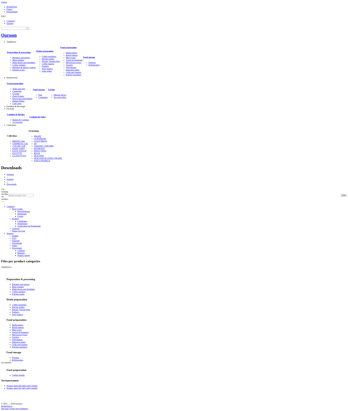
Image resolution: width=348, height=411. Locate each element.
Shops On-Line (18, 231)
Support (10, 23)
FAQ (14, 238)
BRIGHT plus (18, 141)
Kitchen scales (18, 70)
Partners (15, 219)
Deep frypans (18, 96)
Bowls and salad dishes (22, 98)
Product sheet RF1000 (22, 386)
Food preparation (68, 47)
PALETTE (17, 153)
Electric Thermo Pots (51, 61)
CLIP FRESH (40, 139)
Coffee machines (49, 56)
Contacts (15, 228)
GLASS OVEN (19, 156)
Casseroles (16, 91)
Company (11, 21)
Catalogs (21, 250)
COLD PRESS (40, 141)
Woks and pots (18, 89)
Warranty (16, 241)
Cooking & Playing (16, 114)
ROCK (37, 153)
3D (35, 143)
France (9, 9)
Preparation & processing (19, 52)
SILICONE (39, 156)
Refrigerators (94, 65)
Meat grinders (18, 60)
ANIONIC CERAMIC (44, 146)
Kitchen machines (73, 75)
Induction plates (72, 70)
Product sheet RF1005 (22, 388)
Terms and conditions (19, 408)
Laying (51, 89)
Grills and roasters (73, 72)
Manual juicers (60, 95)
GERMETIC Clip (20, 143)
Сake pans (16, 103)
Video (14, 246)
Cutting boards (18, 375)
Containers (43, 97)
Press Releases (23, 211)
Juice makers (47, 69)
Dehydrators (71, 67)
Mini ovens (70, 58)
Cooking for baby (37, 117)
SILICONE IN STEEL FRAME (48, 158)
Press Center (17, 209)
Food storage (89, 57)
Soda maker (47, 71)
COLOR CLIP (18, 146)
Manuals (21, 253)
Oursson (9, 35)
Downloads (11, 184)
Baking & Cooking (20, 120)
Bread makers (72, 55)
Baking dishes (18, 101)
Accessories (17, 122)
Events (20, 216)
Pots (40, 95)
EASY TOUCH (19, 151)
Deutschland (12, 12)
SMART (37, 136)
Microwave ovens (73, 62)
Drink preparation (44, 51)
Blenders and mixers (21, 58)
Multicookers (71, 53)
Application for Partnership (29, 226)
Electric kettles (48, 59)
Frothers (45, 66)
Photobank (22, 214)
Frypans (15, 94)
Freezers (92, 62)
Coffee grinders (19, 65)
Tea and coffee (60, 97)
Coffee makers (48, 64)
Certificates (22, 221)
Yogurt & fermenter (74, 60)
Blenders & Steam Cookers (24, 67)
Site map (5, 408)
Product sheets (23, 255)
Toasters (69, 65)
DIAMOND (39, 148)
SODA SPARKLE (42, 161)
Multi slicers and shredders (23, 62)
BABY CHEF (18, 148)
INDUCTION (40, 151)
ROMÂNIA (12, 7)
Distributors (22, 223)
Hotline (15, 236)
